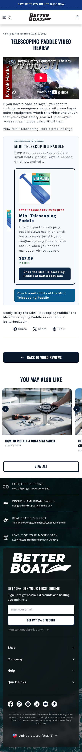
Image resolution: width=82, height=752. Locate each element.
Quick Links (17, 682)
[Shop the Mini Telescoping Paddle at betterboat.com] (35, 188)
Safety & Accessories (16, 33)
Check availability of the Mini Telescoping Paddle (41, 295)
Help (11, 670)
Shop (12, 648)
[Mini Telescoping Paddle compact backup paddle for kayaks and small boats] (9, 221)
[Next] (76, 409)
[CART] (77, 17)
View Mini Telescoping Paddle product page (37, 129)
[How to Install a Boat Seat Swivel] (37, 411)
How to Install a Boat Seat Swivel (30, 441)
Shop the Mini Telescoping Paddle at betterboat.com (44, 274)
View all (41, 466)
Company (15, 659)
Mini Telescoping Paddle (22, 317)
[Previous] (5, 409)
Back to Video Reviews (44, 357)
